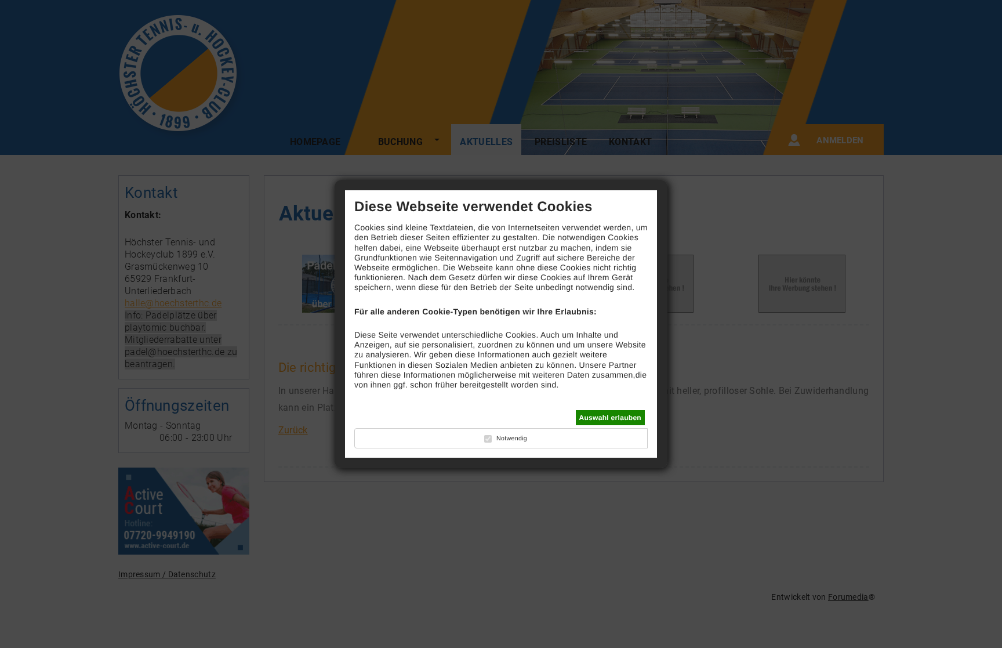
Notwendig (511, 438)
